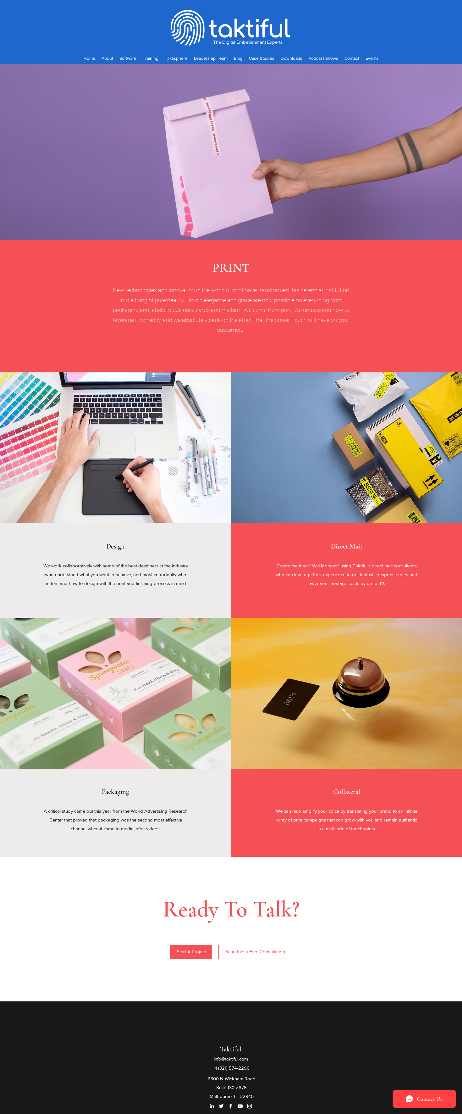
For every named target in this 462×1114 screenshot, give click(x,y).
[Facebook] (231, 1106)
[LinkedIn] (212, 1106)
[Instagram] (249, 1106)
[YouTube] (240, 1106)
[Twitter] (221, 1106)
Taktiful (231, 1049)
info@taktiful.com (231, 1058)
